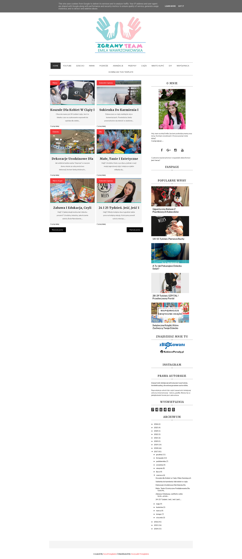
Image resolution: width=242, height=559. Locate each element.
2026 (156, 424)
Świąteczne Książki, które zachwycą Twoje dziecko (165, 326)
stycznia (159, 517)
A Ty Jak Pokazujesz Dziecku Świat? (167, 267)
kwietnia (159, 507)
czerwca (159, 475)
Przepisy (132, 66)
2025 (156, 427)
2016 (156, 522)
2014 (156, 529)
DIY (170, 66)
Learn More (170, 6)
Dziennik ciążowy (106, 83)
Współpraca (183, 66)
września (159, 465)
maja (158, 504)
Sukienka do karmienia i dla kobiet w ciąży (172, 481)
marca (158, 510)
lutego (159, 514)
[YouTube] (182, 150)
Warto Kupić (58, 181)
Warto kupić (158, 66)
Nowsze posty (57, 230)
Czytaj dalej (54, 126)
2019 (156, 444)
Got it (181, 6)
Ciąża (144, 66)
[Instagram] (175, 150)
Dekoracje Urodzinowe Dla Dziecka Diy (171, 485)
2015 (156, 525)
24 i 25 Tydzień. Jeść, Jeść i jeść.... (168, 499)
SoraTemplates (110, 554)
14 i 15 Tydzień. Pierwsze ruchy (168, 238)
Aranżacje (118, 66)
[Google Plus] (168, 150)
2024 (156, 431)
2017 (156, 451)
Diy (100, 132)
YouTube (67, 66)
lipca (158, 472)
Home (55, 66)
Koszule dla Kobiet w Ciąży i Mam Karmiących (173, 478)
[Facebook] (162, 150)
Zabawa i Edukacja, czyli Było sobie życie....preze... (169, 495)
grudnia (159, 454)
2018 (156, 448)
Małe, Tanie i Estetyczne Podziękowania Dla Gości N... (173, 489)
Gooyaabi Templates (140, 554)
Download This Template (121, 72)
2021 (156, 438)
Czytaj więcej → (157, 141)
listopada (160, 458)
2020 (156, 441)
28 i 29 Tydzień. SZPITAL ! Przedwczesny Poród (166, 297)
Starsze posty (134, 230)
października (161, 461)
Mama (92, 66)
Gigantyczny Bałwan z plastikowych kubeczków (166, 210)
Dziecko (80, 66)
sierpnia (159, 468)
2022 (156, 434)
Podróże (103, 66)
